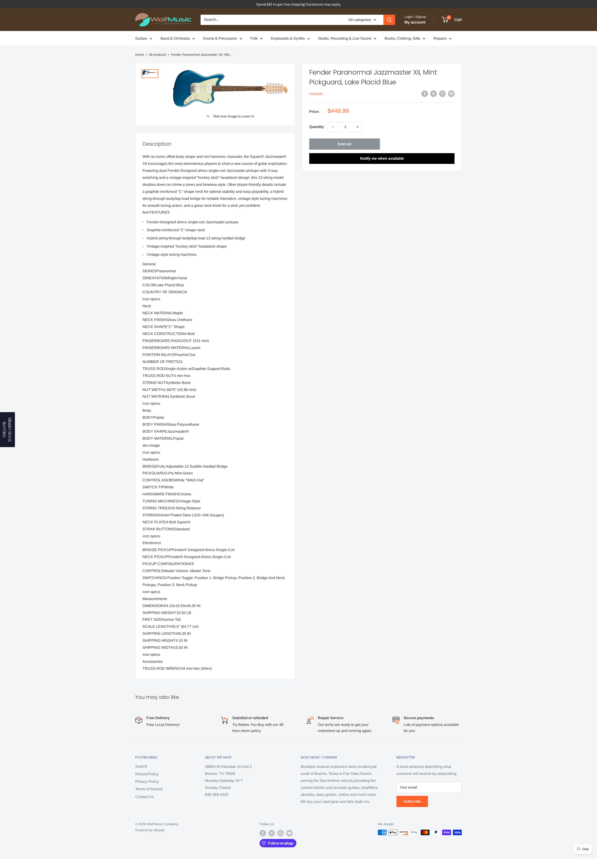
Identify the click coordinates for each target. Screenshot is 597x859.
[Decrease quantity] (333, 127)
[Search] (389, 20)
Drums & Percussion (220, 38)
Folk (254, 38)
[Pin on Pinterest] (433, 93)
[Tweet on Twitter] (442, 93)
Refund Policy (147, 774)
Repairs (440, 38)
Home (139, 54)
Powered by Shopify (150, 830)
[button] (7, 429)
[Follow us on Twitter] (271, 833)
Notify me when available (382, 158)
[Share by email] (451, 93)
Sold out (344, 144)
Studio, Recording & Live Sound (344, 38)
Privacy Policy (147, 781)
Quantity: (317, 127)
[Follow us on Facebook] (263, 833)
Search (141, 766)
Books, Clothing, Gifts (402, 38)
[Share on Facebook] (424, 93)
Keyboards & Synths (288, 38)
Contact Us (144, 797)
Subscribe (412, 801)
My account (414, 22)
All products (157, 54)
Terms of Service (149, 789)
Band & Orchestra (175, 38)
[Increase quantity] (357, 127)
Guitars (141, 38)
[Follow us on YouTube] (289, 833)
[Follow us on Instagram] (280, 833)
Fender (316, 94)
